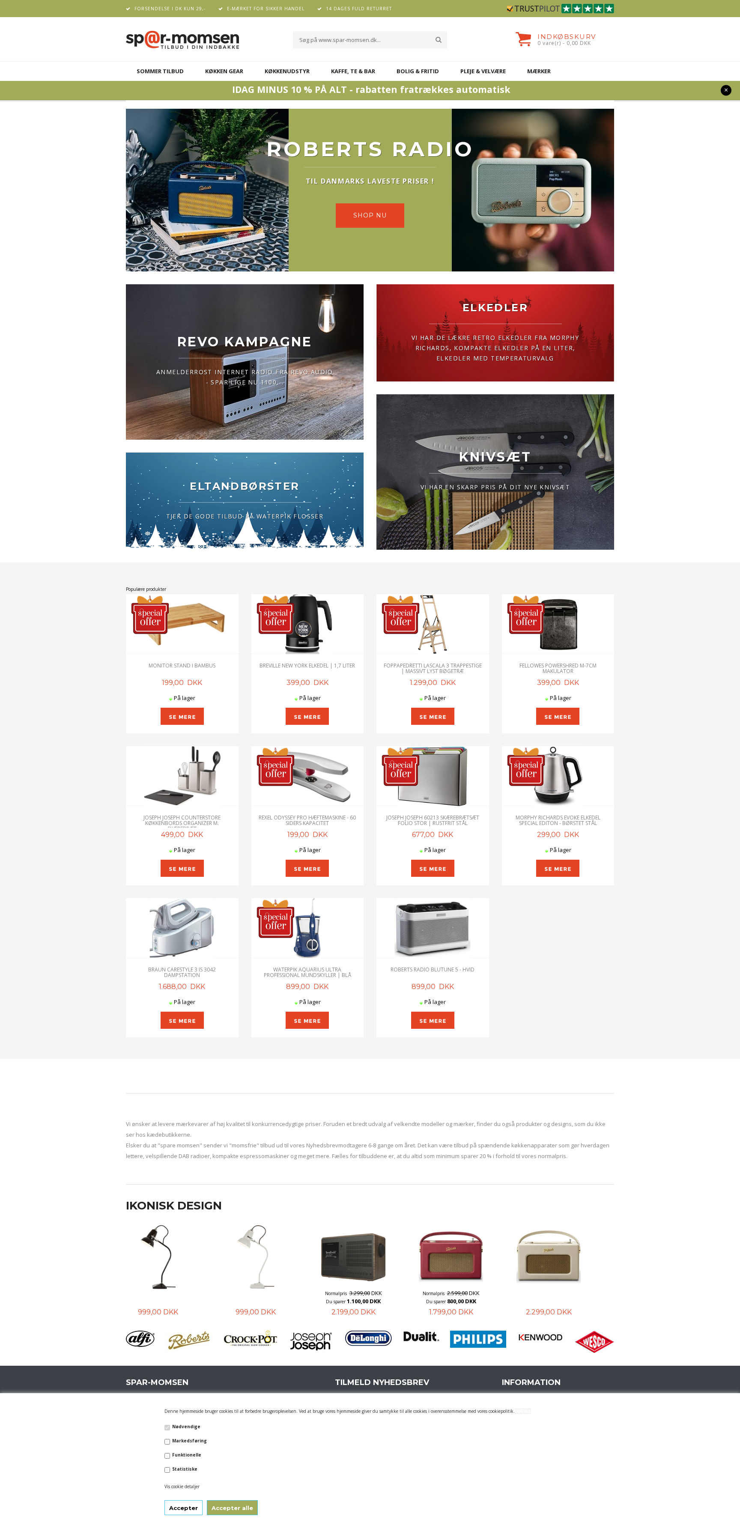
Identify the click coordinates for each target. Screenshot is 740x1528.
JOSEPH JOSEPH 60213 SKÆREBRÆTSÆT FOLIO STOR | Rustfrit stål (432, 820)
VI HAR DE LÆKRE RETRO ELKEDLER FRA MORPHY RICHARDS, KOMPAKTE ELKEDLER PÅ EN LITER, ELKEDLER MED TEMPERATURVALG (495, 348)
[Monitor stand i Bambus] (182, 624)
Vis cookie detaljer (182, 1486)
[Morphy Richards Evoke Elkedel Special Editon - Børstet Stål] (558, 776)
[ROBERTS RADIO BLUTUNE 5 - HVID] (432, 928)
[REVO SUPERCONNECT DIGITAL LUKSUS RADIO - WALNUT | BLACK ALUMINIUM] (256, 1257)
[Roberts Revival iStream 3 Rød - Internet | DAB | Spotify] (353, 1257)
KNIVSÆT (495, 457)
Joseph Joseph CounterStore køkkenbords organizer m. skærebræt (182, 823)
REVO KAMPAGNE (244, 342)
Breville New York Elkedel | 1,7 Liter (307, 665)
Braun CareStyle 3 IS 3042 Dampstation (182, 972)
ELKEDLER (495, 307)
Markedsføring (189, 1441)
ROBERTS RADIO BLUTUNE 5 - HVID (432, 969)
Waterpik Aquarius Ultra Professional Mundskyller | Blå (307, 972)
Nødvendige (186, 1427)
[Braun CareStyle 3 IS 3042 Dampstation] (182, 928)
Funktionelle (186, 1455)
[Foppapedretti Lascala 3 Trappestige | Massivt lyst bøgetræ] (432, 624)
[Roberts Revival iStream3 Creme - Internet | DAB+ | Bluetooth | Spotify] (451, 1257)
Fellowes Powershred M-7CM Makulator (558, 668)
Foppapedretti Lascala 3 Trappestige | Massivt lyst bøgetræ (433, 668)
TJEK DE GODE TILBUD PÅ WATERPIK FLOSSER (245, 516)
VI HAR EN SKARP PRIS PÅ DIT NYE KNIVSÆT (495, 487)
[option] (175, 1271)
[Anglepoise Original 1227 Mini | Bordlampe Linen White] (158, 1257)
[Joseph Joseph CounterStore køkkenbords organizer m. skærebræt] (182, 776)
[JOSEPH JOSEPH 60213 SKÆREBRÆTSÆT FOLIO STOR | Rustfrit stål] (432, 776)
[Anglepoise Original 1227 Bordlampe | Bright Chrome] (548, 1257)
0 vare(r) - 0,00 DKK (564, 43)
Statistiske (184, 1469)
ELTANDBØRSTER (244, 486)
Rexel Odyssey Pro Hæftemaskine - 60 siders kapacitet (307, 820)
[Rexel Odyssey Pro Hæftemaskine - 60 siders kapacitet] (307, 776)
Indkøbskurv (566, 37)
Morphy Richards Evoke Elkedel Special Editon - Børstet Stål (558, 820)
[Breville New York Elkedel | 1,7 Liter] (307, 624)
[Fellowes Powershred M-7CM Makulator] (558, 624)
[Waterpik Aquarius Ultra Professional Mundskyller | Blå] (307, 928)
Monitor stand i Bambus (182, 665)
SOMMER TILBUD (160, 71)
